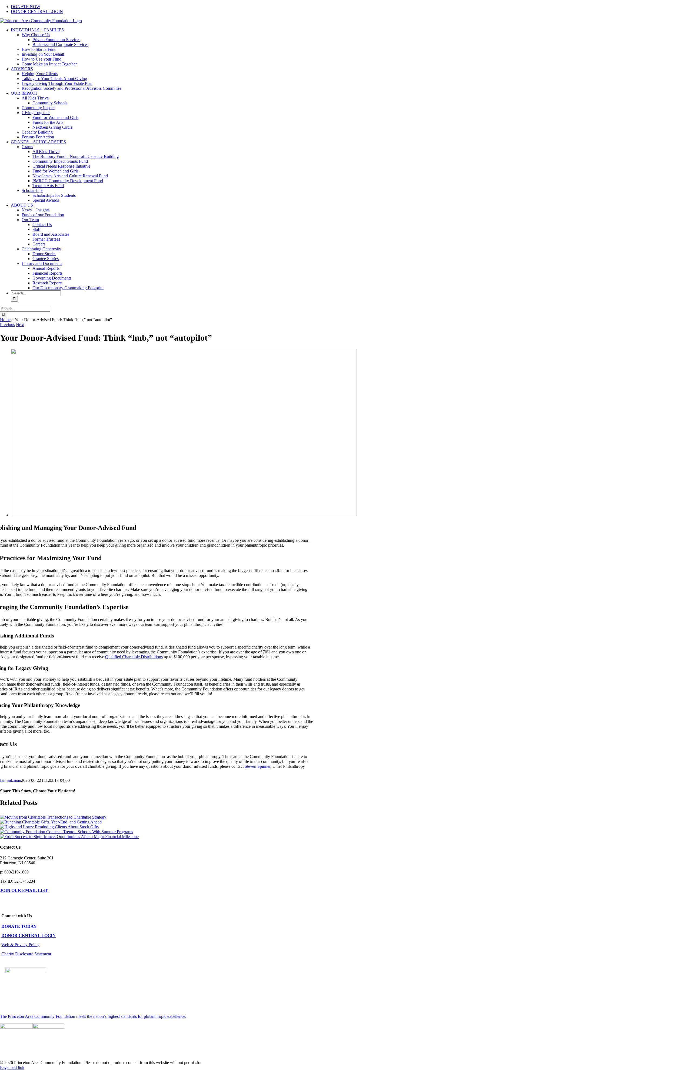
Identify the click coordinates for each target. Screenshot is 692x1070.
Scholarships (32, 190)
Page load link (12, 1067)
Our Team (30, 219)
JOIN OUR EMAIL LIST (24, 890)
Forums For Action (38, 137)
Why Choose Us (36, 34)
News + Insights (35, 210)
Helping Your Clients (40, 73)
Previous (7, 324)
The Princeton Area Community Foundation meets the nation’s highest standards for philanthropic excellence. (93, 1016)
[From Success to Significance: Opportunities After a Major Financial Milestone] (69, 836)
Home (5, 319)
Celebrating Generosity (41, 249)
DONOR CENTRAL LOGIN (28, 935)
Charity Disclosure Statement (26, 954)
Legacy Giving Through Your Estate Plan (57, 83)
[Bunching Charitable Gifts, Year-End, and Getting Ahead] (51, 822)
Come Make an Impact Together (49, 64)
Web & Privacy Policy (20, 944)
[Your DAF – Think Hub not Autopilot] (184, 515)
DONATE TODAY (19, 926)
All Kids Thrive (35, 98)
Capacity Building (37, 132)
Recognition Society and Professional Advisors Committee (71, 88)
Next (20, 324)
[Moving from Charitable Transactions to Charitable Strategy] (53, 817)
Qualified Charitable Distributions (134, 656)
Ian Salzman (10, 780)
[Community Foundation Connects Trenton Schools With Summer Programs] (66, 831)
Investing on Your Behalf (43, 54)
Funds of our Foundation (43, 214)
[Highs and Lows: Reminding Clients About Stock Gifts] (49, 827)
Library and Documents (42, 263)
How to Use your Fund (41, 59)
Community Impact (38, 107)
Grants (27, 146)
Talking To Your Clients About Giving (54, 78)
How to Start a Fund (39, 49)
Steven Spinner (257, 766)
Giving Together (36, 112)
